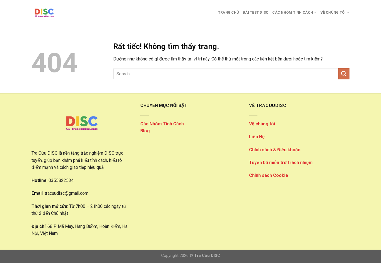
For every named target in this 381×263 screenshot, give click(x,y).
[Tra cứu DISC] (59, 12)
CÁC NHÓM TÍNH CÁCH (292, 12)
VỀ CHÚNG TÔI (333, 12)
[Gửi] (343, 73)
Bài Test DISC (255, 12)
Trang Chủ (228, 12)
